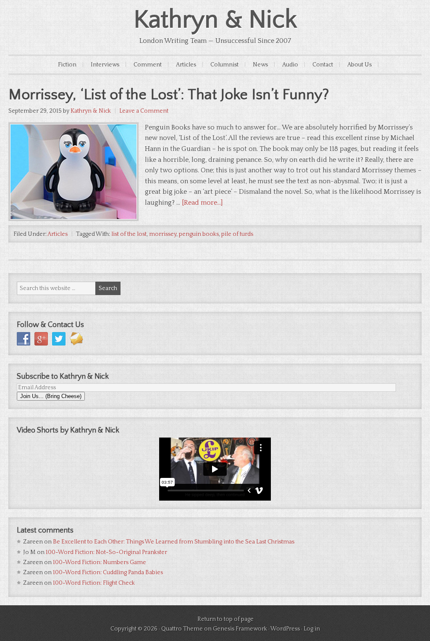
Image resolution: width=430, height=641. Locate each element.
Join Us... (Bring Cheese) (50, 396)
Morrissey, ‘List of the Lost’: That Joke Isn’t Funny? (168, 94)
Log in (312, 628)
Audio (290, 64)
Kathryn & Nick (215, 20)
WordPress (285, 628)
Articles (186, 64)
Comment (148, 64)
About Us (359, 64)
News (260, 64)
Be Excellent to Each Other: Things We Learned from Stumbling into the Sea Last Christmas (173, 541)
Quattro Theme (182, 628)
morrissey (162, 234)
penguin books (199, 234)
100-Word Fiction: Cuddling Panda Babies (108, 572)
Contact (322, 64)
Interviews (105, 64)
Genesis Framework (240, 628)
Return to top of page (225, 619)
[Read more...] (202, 202)
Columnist (224, 64)
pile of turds (237, 234)
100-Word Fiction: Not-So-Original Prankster (106, 552)
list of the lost (129, 234)
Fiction (67, 64)
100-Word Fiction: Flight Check (94, 583)
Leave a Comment (143, 111)
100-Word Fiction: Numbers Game (99, 562)
